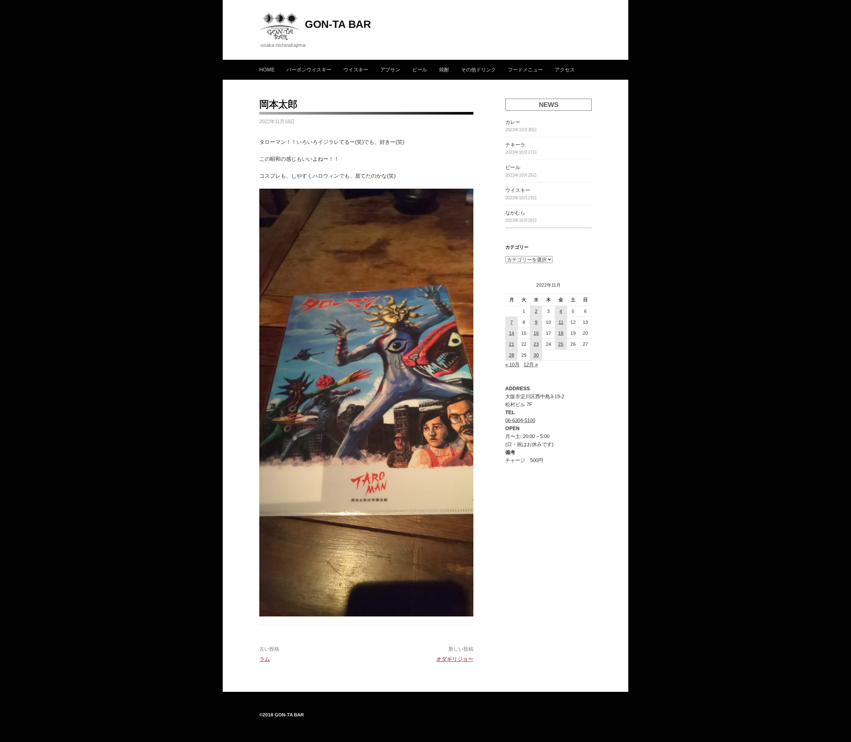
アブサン (390, 69)
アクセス (565, 69)
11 (560, 322)
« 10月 (512, 364)
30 (536, 355)
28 (511, 355)
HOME (267, 69)
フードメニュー (525, 69)
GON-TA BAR (338, 24)
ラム (264, 659)
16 (536, 333)
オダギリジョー (454, 659)
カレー (512, 122)
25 (560, 344)
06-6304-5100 (520, 420)
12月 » (531, 364)
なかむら (515, 213)
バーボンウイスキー (309, 69)
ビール (419, 69)
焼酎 (444, 69)
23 (536, 344)
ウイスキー (355, 69)
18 (560, 333)
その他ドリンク (478, 69)
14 (511, 333)
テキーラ (515, 144)
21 (511, 344)
